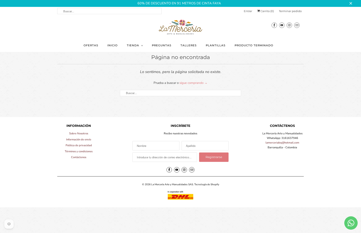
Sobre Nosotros (78, 133)
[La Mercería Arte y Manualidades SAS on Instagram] (289, 25)
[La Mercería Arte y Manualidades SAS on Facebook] (274, 25)
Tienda (133, 45)
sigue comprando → (193, 83)
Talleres (188, 45)
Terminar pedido (290, 11)
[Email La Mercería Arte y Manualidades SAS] (297, 25)
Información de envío (78, 139)
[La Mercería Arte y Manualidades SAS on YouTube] (282, 25)
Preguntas (161, 45)
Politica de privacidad (79, 145)
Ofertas (91, 45)
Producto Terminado (254, 45)
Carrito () (267, 11)
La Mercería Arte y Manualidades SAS (172, 184)
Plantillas (215, 45)
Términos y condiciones (79, 151)
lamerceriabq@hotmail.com (282, 143)
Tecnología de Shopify (206, 184)
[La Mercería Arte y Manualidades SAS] (180, 27)
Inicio (112, 45)
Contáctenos (78, 157)
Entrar (248, 11)
